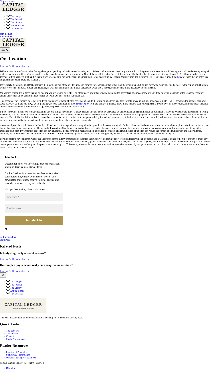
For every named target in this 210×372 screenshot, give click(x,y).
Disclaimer (11, 368)
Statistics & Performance (18, 355)
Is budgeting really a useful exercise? (23, 253)
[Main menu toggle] (5, 49)
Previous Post (8, 237)
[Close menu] (3, 274)
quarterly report (81, 103)
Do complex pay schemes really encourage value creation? (36, 265)
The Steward (12, 330)
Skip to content (7, 1)
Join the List (6, 36)
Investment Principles (16, 352)
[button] (105, 33)
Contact (10, 336)
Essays (3, 66)
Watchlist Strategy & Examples (21, 357)
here (179, 77)
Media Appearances (15, 339)
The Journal (12, 333)
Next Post (6, 239)
